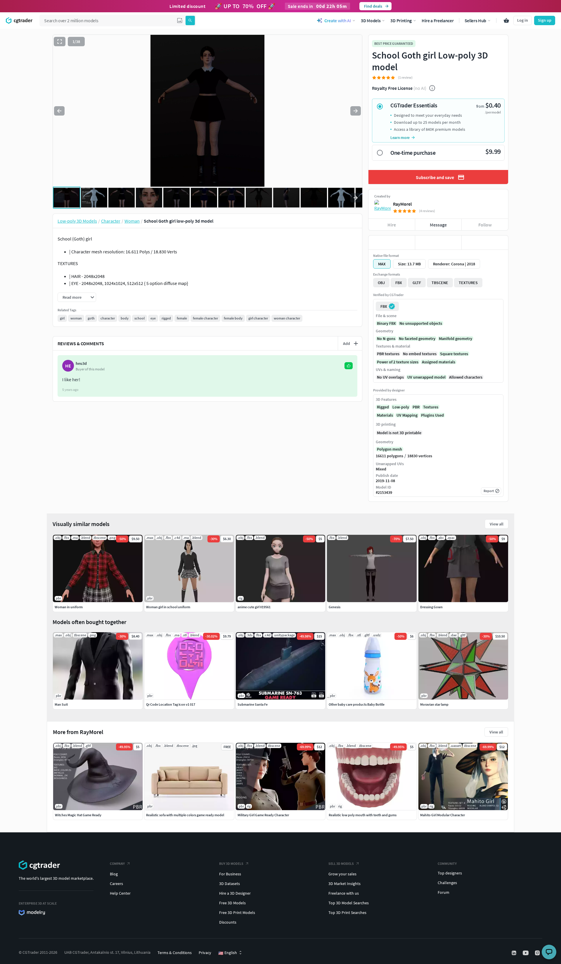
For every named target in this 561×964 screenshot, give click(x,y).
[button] (179, 20)
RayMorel (402, 204)
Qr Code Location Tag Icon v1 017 (170, 704)
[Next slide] (355, 111)
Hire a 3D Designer (235, 893)
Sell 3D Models (341, 863)
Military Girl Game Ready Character (263, 815)
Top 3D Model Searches (348, 902)
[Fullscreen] (59, 41)
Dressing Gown (431, 607)
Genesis (334, 607)
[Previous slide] (59, 111)
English (227, 953)
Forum (443, 892)
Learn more (400, 137)
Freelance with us (343, 893)
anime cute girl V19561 (254, 607)
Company (117, 863)
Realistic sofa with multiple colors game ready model (185, 815)
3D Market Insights (344, 883)
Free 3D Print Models (237, 912)
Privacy (205, 952)
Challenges (447, 882)
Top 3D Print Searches (347, 912)
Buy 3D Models (231, 863)
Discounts (227, 922)
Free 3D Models (232, 902)
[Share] (485, 243)
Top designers (450, 873)
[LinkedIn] (514, 953)
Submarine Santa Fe (253, 704)
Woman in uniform (69, 607)
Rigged (383, 407)
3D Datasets (229, 883)
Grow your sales (342, 874)
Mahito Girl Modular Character (442, 815)
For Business (230, 874)
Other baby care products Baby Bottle (357, 704)
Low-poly (400, 407)
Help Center (120, 893)
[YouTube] (526, 953)
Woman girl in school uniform (168, 607)
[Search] (190, 20)
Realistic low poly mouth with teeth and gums (362, 815)
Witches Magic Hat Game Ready (78, 815)
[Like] (391, 243)
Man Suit (61, 704)
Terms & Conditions (174, 952)
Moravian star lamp (434, 704)
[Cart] (506, 20)
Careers (116, 883)
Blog (114, 874)
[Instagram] (538, 953)
